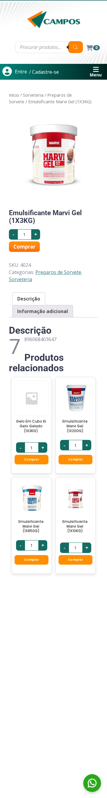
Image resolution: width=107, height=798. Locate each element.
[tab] (28, 298)
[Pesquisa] (75, 47)
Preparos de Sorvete (58, 272)
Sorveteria (33, 95)
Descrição (28, 298)
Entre (21, 71)
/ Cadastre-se (44, 72)
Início (14, 95)
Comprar (24, 246)
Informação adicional (42, 311)
